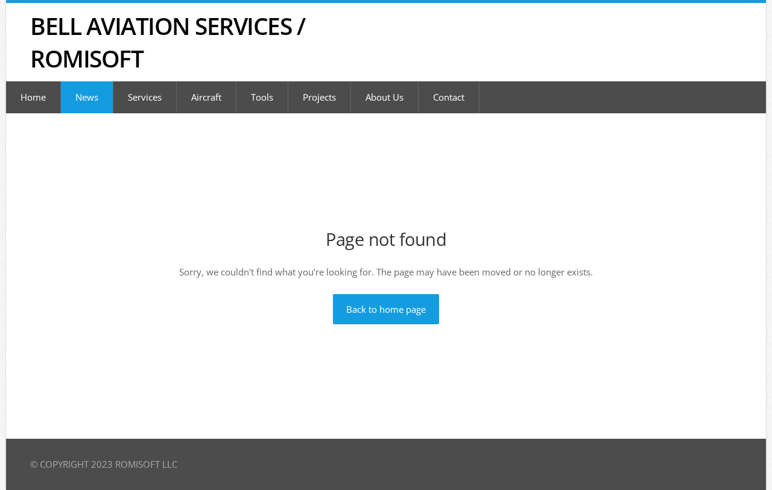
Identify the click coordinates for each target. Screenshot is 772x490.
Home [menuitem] (33, 97)
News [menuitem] (86, 97)
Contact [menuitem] (448, 97)
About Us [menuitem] (384, 97)
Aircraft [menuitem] (206, 97)
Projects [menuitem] (319, 97)
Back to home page (386, 309)
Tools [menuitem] (262, 97)
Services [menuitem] (145, 97)
